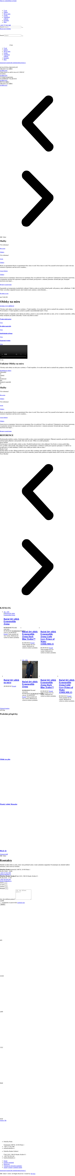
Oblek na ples (5, 759)
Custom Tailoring (4, 271)
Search (2, 27)
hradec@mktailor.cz (6, 881)
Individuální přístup (6, 333)
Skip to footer (13, 1)
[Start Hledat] (22, 27)
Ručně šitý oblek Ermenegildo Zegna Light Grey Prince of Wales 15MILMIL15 (48, 637)
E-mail (2, 884)
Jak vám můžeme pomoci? (8, 899)
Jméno (2, 883)
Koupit (6, 634)
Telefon (2, 886)
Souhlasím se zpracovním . (13, 902)
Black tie (3, 851)
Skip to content (4, 1)
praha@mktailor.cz (5, 874)
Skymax (33, 1173)
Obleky (2, 252)
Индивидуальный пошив (6, 284)
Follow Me (3, 1120)
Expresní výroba (5, 340)
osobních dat (21, 902)
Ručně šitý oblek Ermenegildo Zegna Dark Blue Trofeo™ (30, 635)
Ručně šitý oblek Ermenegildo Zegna (11, 621)
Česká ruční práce (5, 319)
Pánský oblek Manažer (8, 804)
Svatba (1, 258)
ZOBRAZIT (3, 70)
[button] (37, 123)
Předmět (2, 888)
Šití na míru (2, 248)
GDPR (2, 901)
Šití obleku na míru (4, 293)
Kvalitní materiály (5, 326)
